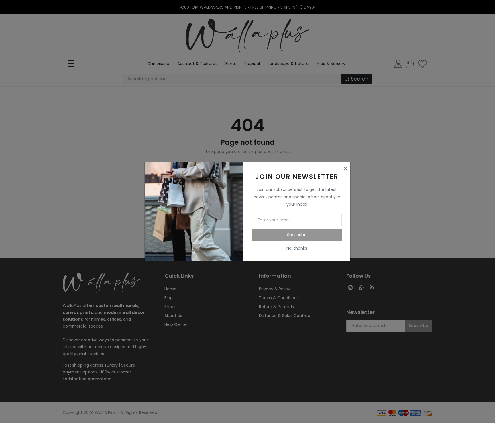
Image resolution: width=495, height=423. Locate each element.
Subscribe (297, 235)
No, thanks (296, 248)
